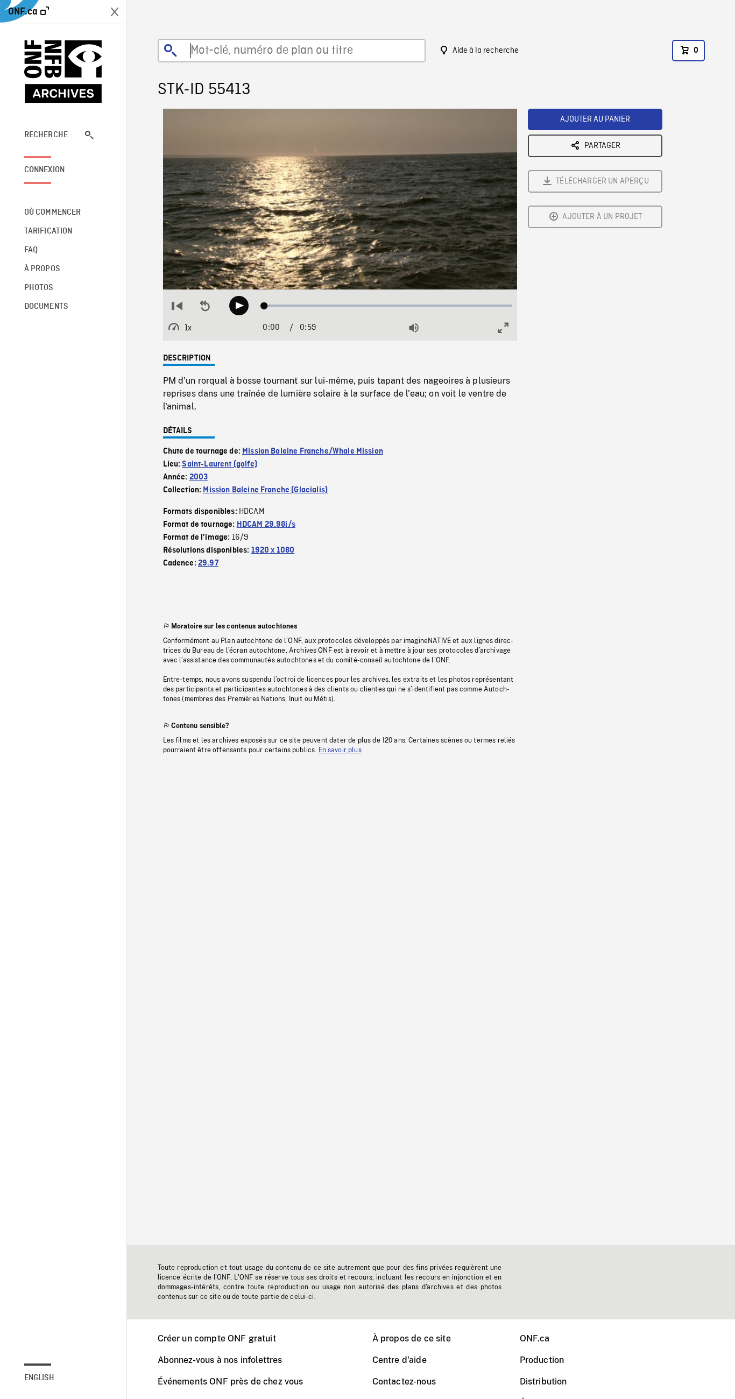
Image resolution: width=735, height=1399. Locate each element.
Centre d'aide (399, 1360)
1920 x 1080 (273, 550)
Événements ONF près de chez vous (230, 1381)
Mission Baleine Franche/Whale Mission (312, 451)
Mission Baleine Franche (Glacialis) (265, 490)
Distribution (543, 1381)
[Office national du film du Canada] (63, 71)
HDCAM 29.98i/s (266, 524)
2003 (198, 477)
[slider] (388, 306)
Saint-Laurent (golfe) (219, 464)
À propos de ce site (411, 1338)
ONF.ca (535, 1338)
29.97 (208, 563)
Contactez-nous (404, 1381)
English (39, 1378)
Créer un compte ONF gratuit (217, 1338)
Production (542, 1360)
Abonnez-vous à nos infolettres (220, 1360)
